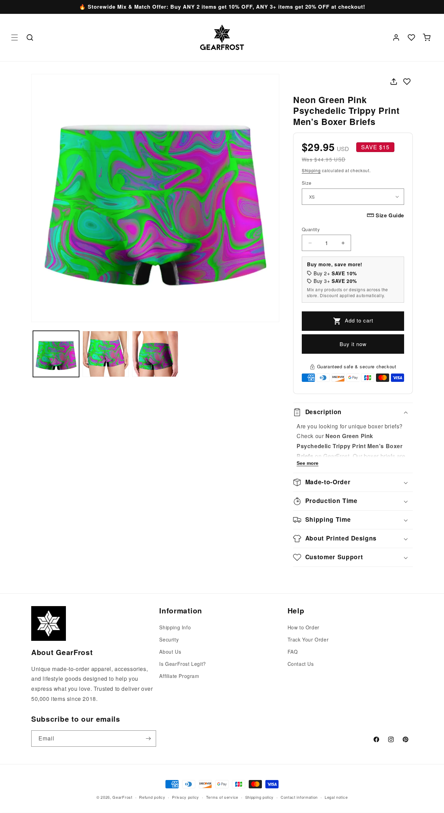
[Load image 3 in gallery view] (155, 354)
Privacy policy (185, 797)
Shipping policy (259, 797)
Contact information (299, 797)
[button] (14, 37)
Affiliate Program (179, 675)
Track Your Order (308, 639)
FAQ (293, 651)
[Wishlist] (411, 37)
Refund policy (152, 797)
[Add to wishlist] (407, 81)
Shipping (311, 170)
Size (306, 182)
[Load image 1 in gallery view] (56, 354)
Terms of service (222, 797)
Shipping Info (175, 627)
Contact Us (301, 663)
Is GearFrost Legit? (182, 663)
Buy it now (353, 343)
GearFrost (122, 797)
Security (169, 639)
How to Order (303, 627)
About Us (170, 651)
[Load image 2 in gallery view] (106, 354)
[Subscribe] (148, 738)
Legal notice (336, 797)
